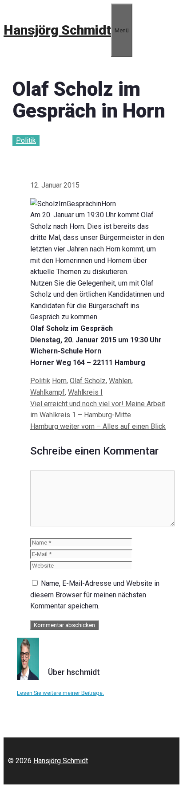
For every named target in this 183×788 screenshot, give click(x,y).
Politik (26, 140)
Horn (59, 380)
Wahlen (120, 380)
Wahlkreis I (85, 392)
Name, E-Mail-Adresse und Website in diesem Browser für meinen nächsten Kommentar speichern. (94, 594)
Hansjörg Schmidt (57, 30)
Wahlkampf (47, 392)
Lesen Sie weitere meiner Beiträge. (60, 693)
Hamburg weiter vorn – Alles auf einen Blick (98, 426)
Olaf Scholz (88, 380)
